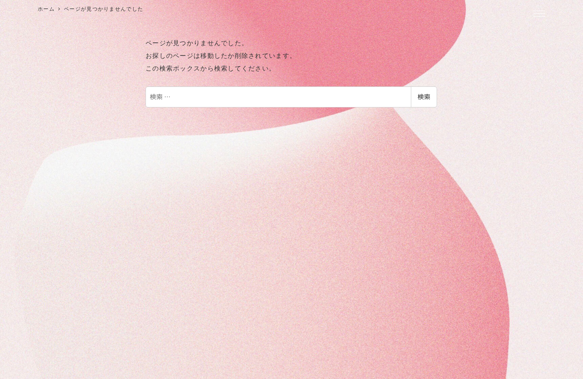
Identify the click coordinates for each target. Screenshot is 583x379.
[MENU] (539, 14)
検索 (424, 96)
